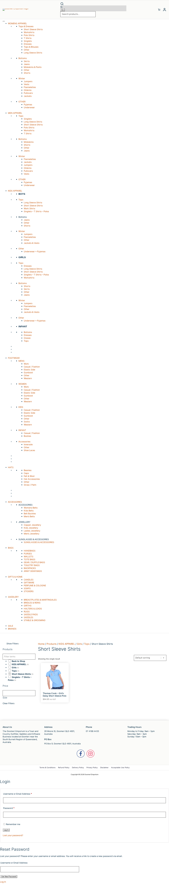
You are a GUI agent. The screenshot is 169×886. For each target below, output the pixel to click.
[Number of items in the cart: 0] (159, 9)
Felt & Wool (29, 476)
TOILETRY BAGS (32, 565)
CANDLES (28, 579)
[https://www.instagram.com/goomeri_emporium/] (90, 754)
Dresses (28, 44)
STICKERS (29, 591)
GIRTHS (27, 605)
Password (9, 808)
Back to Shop (18, 661)
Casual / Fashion (32, 366)
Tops (26, 341)
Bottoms (28, 332)
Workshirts (29, 32)
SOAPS (27, 588)
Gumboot (28, 372)
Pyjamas (28, 104)
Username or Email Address (17, 794)
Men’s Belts (29, 516)
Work (26, 364)
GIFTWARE (29, 582)
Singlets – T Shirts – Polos (36, 211)
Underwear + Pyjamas (34, 251)
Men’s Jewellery (31, 533)
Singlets (28, 41)
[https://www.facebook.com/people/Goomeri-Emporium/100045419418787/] (81, 754)
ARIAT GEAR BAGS (33, 571)
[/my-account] (164, 10)
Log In (3, 882)
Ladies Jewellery (32, 531)
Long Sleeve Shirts (33, 52)
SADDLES (28, 617)
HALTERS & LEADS (33, 608)
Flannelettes (30, 87)
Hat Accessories (32, 479)
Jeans (27, 64)
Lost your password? (13, 835)
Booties (27, 436)
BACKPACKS (30, 568)
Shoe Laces (29, 450)
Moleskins (29, 142)
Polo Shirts (29, 35)
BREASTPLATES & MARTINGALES (40, 600)
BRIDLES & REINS (32, 602)
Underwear (29, 107)
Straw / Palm (30, 485)
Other (26, 50)
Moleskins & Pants (32, 67)
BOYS (21, 194)
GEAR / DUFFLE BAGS (34, 562)
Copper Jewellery (32, 525)
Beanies (27, 470)
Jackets (28, 96)
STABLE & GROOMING (34, 620)
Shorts (27, 73)
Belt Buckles (30, 513)
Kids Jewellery (31, 528)
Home (41, 643)
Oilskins (27, 90)
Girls (14, 667)
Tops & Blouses (31, 47)
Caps (26, 473)
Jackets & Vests (31, 243)
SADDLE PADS (31, 614)
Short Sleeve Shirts (33, 29)
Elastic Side (29, 369)
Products (52, 643)
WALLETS (28, 556)
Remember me (12, 824)
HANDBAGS (29, 550)
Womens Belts (30, 507)
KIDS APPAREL (19, 664)
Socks (27, 421)
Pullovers (28, 93)
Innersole (28, 444)
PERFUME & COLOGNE (35, 585)
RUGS (27, 611)
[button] (93, 3)
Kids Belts (29, 510)
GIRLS (22, 257)
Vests (26, 84)
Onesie (27, 338)
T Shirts (27, 38)
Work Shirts (29, 208)
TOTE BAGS (29, 559)
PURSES (28, 553)
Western (28, 378)
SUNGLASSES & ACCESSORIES (39, 542)
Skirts (27, 61)
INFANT (22, 326)
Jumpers (28, 81)
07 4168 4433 (92, 731)
